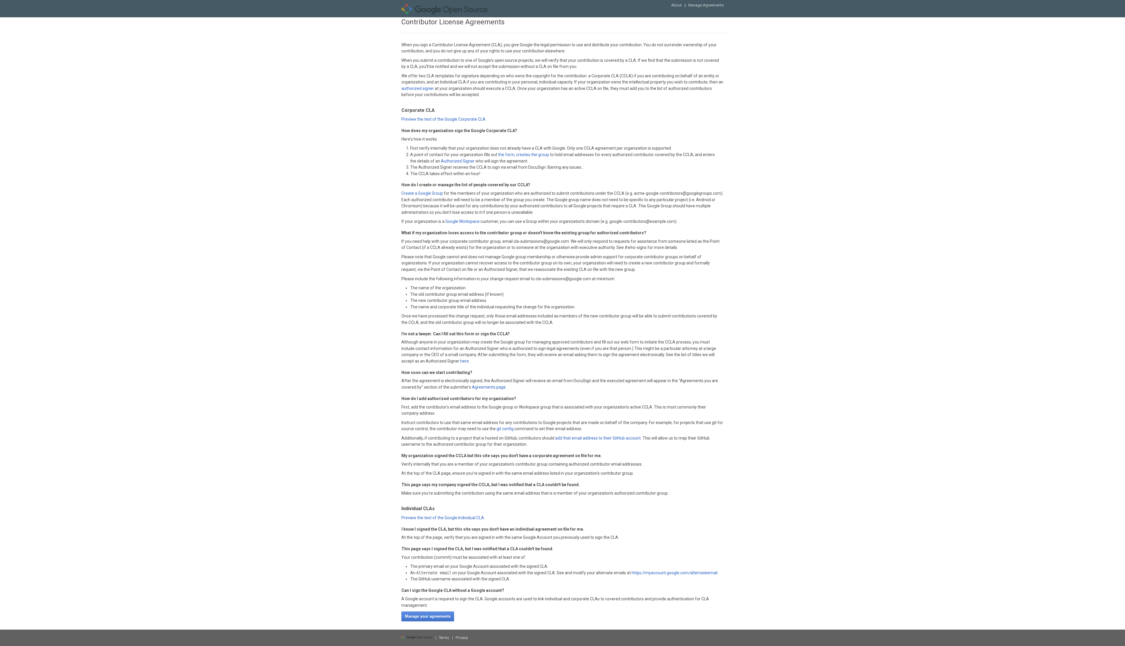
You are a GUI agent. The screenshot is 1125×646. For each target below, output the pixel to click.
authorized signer (417, 88)
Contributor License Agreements (452, 22)
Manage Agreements (706, 5)
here (464, 361)
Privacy (462, 637)
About (676, 5)
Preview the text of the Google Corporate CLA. (443, 119)
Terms (444, 637)
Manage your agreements (428, 616)
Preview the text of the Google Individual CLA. (443, 517)
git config (505, 428)
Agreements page (489, 387)
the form (506, 154)
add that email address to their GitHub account (598, 438)
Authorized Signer (458, 161)
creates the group (532, 154)
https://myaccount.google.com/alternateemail (674, 572)
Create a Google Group (422, 193)
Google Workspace (462, 221)
